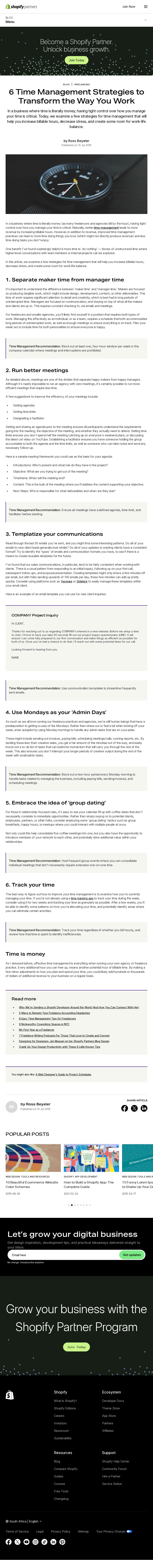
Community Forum (114, 1469)
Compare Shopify (66, 1469)
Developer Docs (113, 1401)
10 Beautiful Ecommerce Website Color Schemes (32, 1184)
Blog (57, 1461)
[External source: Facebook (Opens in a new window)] (124, 1108)
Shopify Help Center (115, 1461)
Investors (60, 1423)
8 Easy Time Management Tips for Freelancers (47, 1018)
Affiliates (108, 1431)
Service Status (112, 1484)
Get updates (132, 1255)
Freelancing (82, 84)
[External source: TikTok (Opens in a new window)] (44, 1542)
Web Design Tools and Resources (28, 1176)
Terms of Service (17, 1531)
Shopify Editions (65, 1408)
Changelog (61, 1499)
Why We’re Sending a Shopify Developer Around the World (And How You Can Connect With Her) (79, 1007)
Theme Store (111, 1408)
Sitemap (83, 1531)
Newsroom (61, 1431)
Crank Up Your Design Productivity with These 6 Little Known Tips (59, 1046)
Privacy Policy (60, 1531)
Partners (107, 1423)
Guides (58, 1476)
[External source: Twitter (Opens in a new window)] (134, 1108)
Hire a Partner (111, 1476)
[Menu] (145, 6)
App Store (109, 1416)
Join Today (76, 60)
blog (66, 84)
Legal (39, 1531)
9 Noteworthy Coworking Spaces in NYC (44, 1024)
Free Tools (61, 1491)
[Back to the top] (10, 1395)
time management (106, 227)
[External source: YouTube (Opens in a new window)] (26, 1542)
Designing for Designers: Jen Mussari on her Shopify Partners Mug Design (64, 1041)
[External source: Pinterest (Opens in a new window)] (62, 1542)
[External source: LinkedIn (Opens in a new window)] (144, 1108)
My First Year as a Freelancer (36, 1029)
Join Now (128, 6)
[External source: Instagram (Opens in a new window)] (35, 1542)
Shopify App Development (81, 1176)
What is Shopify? (65, 1401)
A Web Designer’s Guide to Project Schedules (63, 1074)
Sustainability (63, 1438)
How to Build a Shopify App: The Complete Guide (89, 1184)
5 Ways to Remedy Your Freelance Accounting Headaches (54, 1013)
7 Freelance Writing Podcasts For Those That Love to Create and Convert (64, 1035)
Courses (59, 1484)
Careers (59, 1416)
